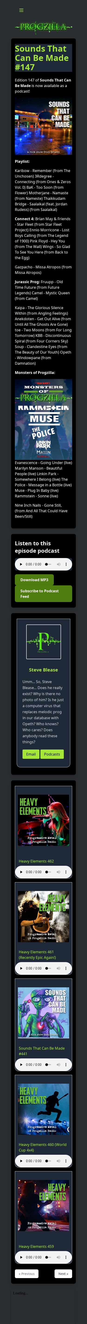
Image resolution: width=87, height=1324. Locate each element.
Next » (63, 1273)
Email (31, 754)
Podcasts (52, 754)
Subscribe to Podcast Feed (39, 593)
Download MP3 (34, 579)
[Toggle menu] (21, 10)
